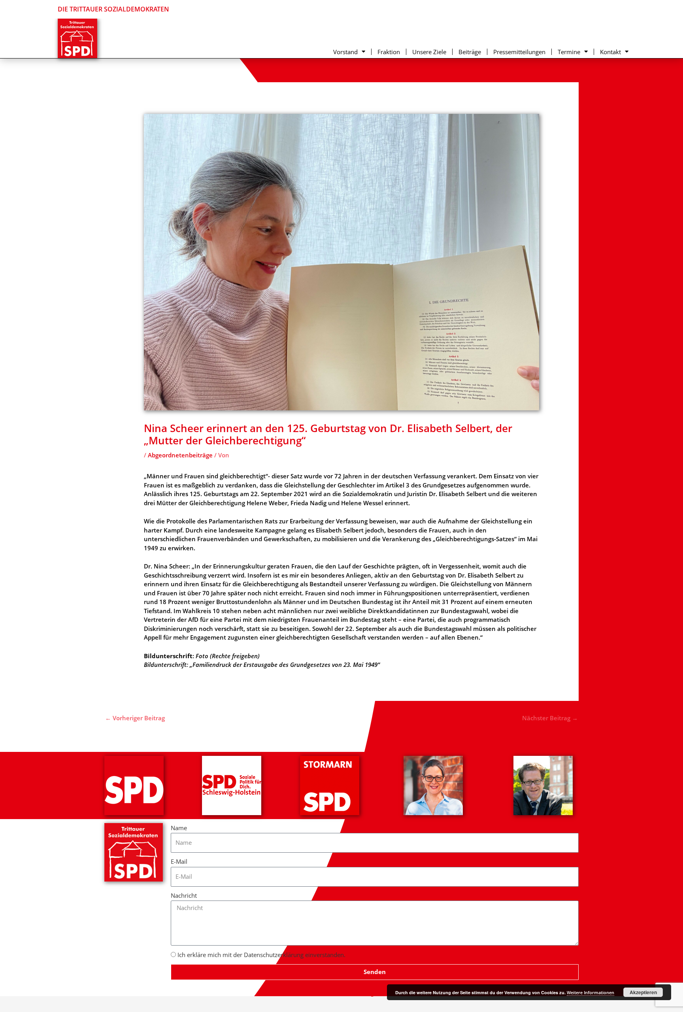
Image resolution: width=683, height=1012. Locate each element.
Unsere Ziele (429, 52)
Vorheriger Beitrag (135, 718)
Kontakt (610, 52)
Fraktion (388, 52)
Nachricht (184, 895)
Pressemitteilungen (519, 52)
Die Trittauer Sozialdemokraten (113, 9)
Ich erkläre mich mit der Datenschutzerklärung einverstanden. (261, 955)
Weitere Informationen (590, 992)
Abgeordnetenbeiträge (180, 455)
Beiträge (469, 52)
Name (179, 828)
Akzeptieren (643, 992)
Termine (569, 52)
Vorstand (345, 52)
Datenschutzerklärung (341, 993)
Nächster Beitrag (550, 718)
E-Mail (179, 861)
